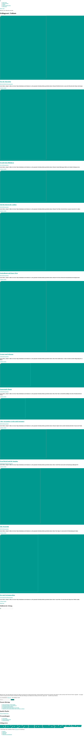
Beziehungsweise (46, 725)
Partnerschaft (63, 726)
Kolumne (1, 726)
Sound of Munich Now (6, 5)
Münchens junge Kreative (47, 726)
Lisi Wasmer (10, 726)
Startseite (4, 731)
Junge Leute (4, 2)
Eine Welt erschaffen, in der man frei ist (9, 705)
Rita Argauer (75, 726)
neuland (3, 4)
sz (17, 727)
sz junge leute (20, 727)
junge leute (73, 725)
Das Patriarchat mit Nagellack (7, 706)
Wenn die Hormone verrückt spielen (8, 704)
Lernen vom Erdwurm (6, 354)
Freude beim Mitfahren (7, 162)
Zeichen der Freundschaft (59, 727)
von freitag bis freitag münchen (48, 727)
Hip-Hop (67, 725)
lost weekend (16, 726)
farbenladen (56, 725)
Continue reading (3, 169)
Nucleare (16, 729)
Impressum (4, 733)
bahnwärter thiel (25, 725)
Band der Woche (5, 3)
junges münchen (79, 725)
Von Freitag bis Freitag (39, 727)
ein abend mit (51, 725)
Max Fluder (26, 726)
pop (72, 726)
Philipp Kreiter (68, 726)
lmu (13, 726)
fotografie (64, 725)
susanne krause (14, 727)
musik (37, 726)
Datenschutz (4, 6)
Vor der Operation (5, 81)
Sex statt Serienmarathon (7, 595)
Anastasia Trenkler (14, 725)
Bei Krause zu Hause (38, 725)
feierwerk (60, 725)
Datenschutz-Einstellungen (7, 734)
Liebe (7, 726)
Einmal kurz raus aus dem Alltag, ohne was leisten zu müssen (13, 708)
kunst (5, 726)
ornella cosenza (58, 726)
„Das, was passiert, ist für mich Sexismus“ (12, 421)
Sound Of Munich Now (4, 713)
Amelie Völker (8, 725)
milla (35, 726)
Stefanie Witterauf (8, 727)
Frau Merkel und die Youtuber (9, 461)
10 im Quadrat (2, 725)
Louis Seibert (21, 726)
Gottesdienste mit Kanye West (9, 273)
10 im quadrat (4, 718)
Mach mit (9, 697)
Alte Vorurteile (4, 526)
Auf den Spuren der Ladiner (8, 204)
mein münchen (31, 726)
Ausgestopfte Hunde (6, 389)
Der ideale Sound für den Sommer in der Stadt (10, 707)
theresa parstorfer (31, 727)
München (40, 726)
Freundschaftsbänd (5, 720)
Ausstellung (20, 725)
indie (70, 725)
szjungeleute (10, 84)
